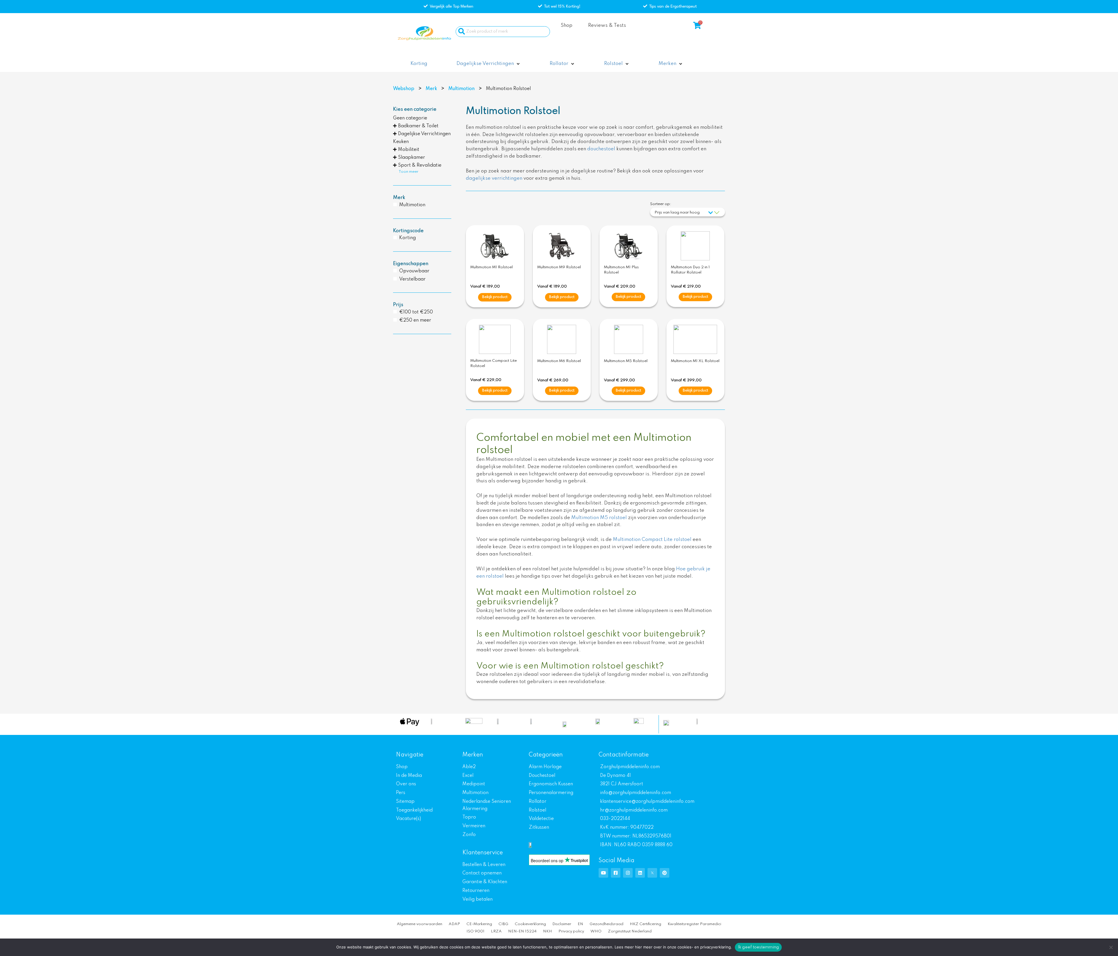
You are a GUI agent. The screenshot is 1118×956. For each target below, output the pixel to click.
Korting (407, 238)
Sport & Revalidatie (419, 165)
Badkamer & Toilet (418, 126)
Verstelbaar (412, 279)
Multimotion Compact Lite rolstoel (652, 539)
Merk (431, 89)
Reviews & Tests (607, 25)
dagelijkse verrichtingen (494, 178)
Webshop (403, 89)
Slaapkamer (411, 157)
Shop (566, 25)
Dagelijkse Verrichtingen (424, 134)
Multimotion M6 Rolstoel (559, 361)
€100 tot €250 (416, 312)
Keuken (401, 142)
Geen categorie (410, 118)
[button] (488, 64)
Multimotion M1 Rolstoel (491, 267)
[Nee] (1111, 947)
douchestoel (601, 149)
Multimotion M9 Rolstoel (559, 267)
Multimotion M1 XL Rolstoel (695, 361)
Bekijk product (494, 297)
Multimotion (461, 89)
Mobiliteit (408, 149)
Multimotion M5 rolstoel (599, 517)
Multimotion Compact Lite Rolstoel (493, 363)
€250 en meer (415, 320)
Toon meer (408, 172)
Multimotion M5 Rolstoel (626, 361)
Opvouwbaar (414, 271)
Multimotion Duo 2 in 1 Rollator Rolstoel (690, 269)
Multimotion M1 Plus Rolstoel (621, 269)
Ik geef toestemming (758, 947)
